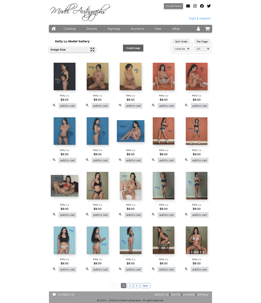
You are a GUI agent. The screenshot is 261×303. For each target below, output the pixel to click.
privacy (202, 294)
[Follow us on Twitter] (209, 6)
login (192, 18)
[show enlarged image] (54, 106)
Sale (158, 29)
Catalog (70, 29)
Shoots (91, 29)
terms (175, 294)
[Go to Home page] (53, 28)
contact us (66, 294)
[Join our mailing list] (189, 6)
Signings (113, 29)
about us (161, 294)
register (205, 18)
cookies (189, 294)
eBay (176, 29)
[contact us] (54, 294)
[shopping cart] (207, 28)
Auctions (137, 29)
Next (145, 285)
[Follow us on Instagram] (196, 6)
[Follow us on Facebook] (203, 6)
